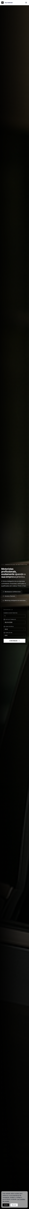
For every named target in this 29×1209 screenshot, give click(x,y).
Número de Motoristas (10, 613)
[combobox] (14, 629)
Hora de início (9, 626)
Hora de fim (8, 632)
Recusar (14, 1205)
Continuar (13, 641)
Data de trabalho (10, 619)
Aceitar (6, 1205)
